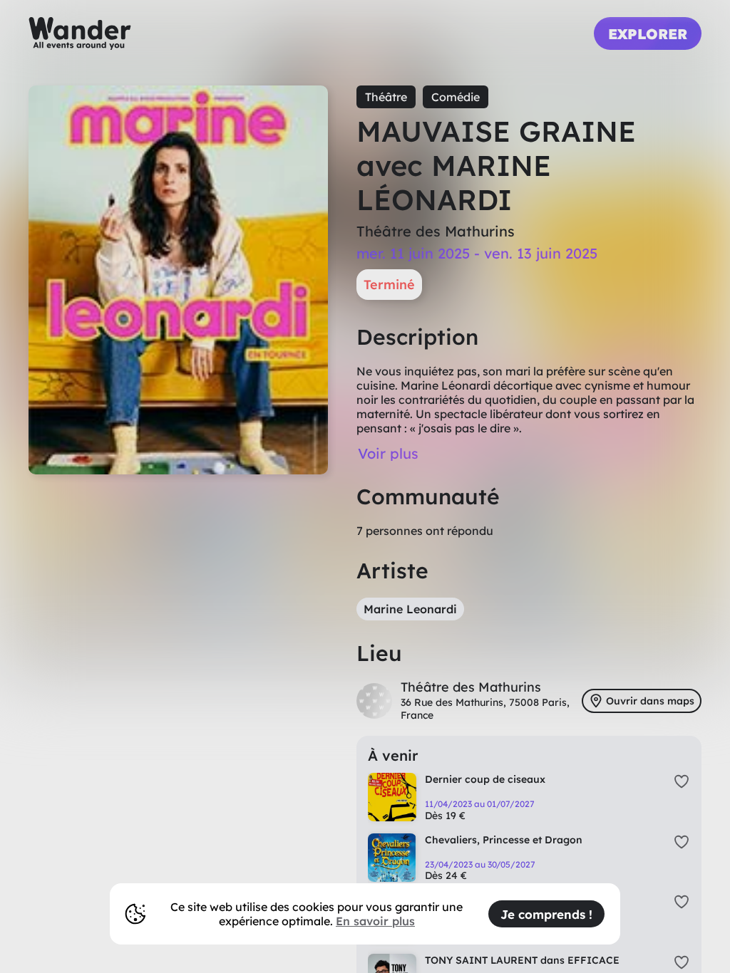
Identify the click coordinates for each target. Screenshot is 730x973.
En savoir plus (375, 921)
